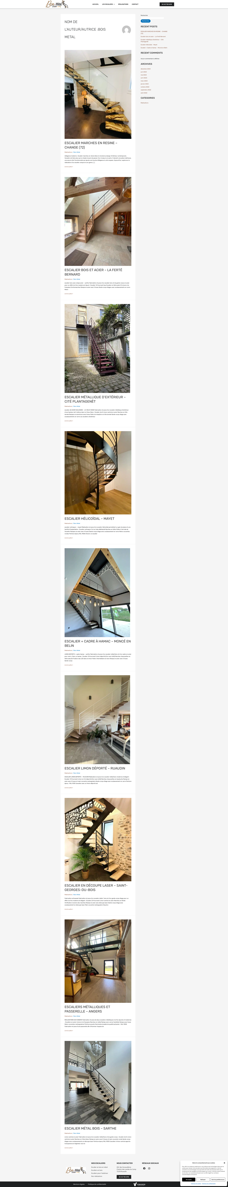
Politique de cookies (196, 1183)
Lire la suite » (69, 166)
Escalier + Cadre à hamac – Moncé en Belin (154, 48)
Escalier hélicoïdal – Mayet (89, 519)
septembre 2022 (146, 90)
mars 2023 (144, 81)
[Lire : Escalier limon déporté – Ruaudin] (97, 719)
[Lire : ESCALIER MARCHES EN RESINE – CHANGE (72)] (98, 94)
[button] (224, 1163)
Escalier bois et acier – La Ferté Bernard (153, 36)
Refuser (203, 1179)
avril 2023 (144, 78)
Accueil (95, 4)
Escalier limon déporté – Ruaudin (95, 768)
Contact (135, 4)
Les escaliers (107, 4)
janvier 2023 (145, 84)
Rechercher (144, 15)
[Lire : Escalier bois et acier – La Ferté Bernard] (98, 221)
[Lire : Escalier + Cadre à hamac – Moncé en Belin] (97, 592)
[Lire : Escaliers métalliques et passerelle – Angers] (98, 961)
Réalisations (123, 4)
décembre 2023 (146, 69)
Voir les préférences (218, 1179)
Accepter (189, 1179)
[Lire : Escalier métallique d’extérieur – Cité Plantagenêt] (97, 348)
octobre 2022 (145, 87)
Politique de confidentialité (209, 1183)
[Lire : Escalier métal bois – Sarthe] (98, 1082)
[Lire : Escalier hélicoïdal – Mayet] (98, 472)
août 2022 (144, 93)
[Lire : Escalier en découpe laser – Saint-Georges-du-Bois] (98, 839)
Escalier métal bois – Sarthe (90, 1128)
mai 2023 (144, 75)
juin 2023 (144, 72)
